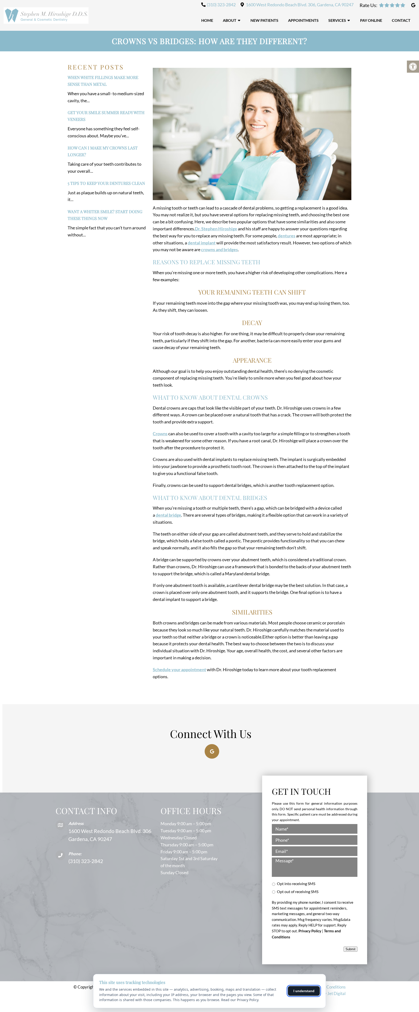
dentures (286, 235)
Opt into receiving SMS (296, 883)
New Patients (264, 20)
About (229, 20)
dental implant (202, 242)
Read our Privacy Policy (239, 999)
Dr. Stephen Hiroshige (216, 228)
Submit (350, 949)
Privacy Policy (309, 931)
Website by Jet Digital (326, 993)
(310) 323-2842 (221, 4)
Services (337, 20)
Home (207, 20)
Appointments (303, 20)
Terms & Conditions (328, 986)
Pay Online (371, 20)
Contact (401, 20)
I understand (303, 991)
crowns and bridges (219, 249)
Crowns (160, 433)
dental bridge (168, 515)
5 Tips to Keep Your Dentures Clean (106, 183)
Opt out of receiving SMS (297, 891)
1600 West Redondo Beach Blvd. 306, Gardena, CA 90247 (300, 4)
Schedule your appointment (179, 669)
